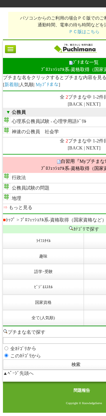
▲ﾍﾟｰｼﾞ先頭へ (18, 373)
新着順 (11, 84)
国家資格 (43, 302)
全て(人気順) (43, 318)
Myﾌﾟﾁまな (47, 84)
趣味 (43, 256)
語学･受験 (43, 271)
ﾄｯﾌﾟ (9, 219)
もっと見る (20, 207)
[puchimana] (75, 52)
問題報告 (82, 390)
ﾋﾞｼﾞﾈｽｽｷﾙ (43, 287)
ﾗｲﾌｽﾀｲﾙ (43, 241)
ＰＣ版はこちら (84, 31)
